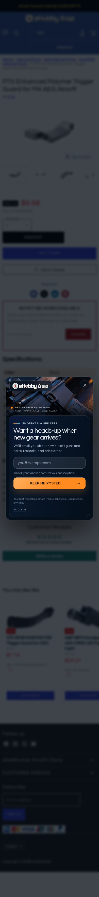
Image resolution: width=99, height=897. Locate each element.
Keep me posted (45, 483)
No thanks (19, 509)
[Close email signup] (85, 385)
